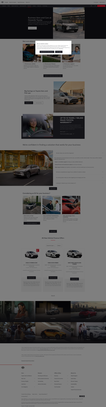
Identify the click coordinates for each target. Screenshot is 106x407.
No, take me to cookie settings (47, 51)
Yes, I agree (59, 51)
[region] (53, 47)
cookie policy (61, 48)
